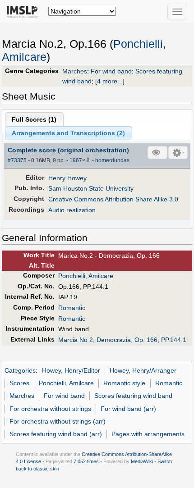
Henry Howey (67, 178)
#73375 (17, 160)
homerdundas (112, 160)
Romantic (71, 307)
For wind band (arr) (128, 408)
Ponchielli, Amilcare (85, 275)
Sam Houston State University (91, 188)
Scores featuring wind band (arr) (55, 434)
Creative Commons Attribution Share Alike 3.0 (113, 199)
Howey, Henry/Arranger (143, 370)
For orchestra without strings (50, 408)
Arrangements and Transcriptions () (68, 133)
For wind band (111, 71)
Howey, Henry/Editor (71, 370)
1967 (75, 160)
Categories (20, 370)
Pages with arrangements (148, 434)
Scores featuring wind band (133, 395)
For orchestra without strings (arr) (57, 421)
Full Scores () (34, 119)
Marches (74, 71)
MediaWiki (142, 461)
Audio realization (72, 210)
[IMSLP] (24, 11)
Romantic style (124, 383)
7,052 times (86, 461)
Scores (19, 383)
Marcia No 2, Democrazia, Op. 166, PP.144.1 (122, 339)
